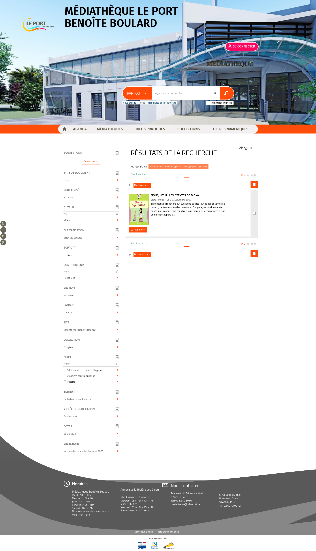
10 (241, 175)
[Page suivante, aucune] (194, 175)
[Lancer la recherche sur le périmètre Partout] (227, 93)
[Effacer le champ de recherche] (215, 93)
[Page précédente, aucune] (179, 175)
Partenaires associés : (169, 531)
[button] (80, 129)
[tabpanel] (158, 300)
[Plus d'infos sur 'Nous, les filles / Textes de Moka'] (139, 209)
